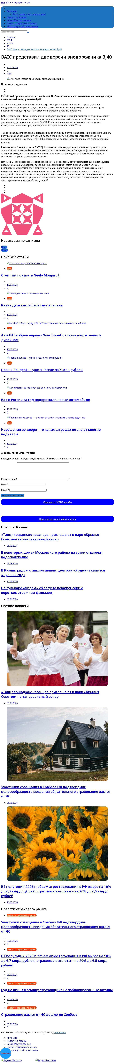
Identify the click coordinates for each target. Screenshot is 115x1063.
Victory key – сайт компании (22, 26)
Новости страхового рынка (22, 23)
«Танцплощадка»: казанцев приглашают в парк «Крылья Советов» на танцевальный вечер (50, 536)
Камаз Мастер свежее (19, 20)
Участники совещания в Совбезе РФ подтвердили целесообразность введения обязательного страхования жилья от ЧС (55, 791)
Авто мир (12, 11)
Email (5, 489)
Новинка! (6, 1053)
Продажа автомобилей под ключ (57, 519)
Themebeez (60, 1032)
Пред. (4, 247)
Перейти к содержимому (15, 2)
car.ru (9, 73)
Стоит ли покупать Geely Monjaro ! (30, 275)
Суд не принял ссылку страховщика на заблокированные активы (57, 989)
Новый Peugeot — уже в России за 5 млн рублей (42, 369)
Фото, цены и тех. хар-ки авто (29, 14)
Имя (4, 484)
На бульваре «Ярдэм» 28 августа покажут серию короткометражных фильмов (42, 590)
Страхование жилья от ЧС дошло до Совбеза (39, 1014)
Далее (4, 250)
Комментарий (9, 479)
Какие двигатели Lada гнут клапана (32, 305)
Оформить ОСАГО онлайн (57, 502)
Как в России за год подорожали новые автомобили (45, 399)
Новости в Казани (17, 17)
